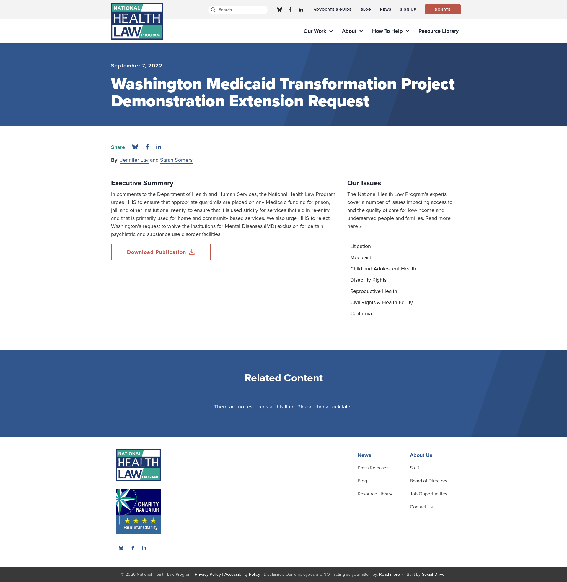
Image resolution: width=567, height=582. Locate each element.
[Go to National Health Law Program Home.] (137, 21)
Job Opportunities (428, 494)
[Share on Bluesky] (135, 147)
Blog (362, 481)
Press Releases (373, 468)
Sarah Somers (176, 160)
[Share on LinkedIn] (158, 147)
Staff (414, 468)
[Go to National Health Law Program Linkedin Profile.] (301, 9)
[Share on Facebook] (147, 147)
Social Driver (434, 574)
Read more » (391, 574)
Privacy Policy (208, 574)
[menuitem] (332, 9)
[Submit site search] (212, 10)
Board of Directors (428, 481)
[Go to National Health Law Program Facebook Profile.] (290, 9)
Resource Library (375, 494)
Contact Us (421, 507)
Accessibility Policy (242, 574)
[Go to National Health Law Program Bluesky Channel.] (279, 9)
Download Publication (156, 252)
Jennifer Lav (134, 160)
